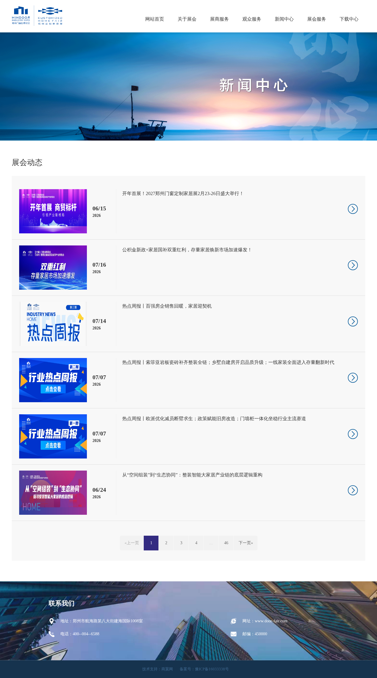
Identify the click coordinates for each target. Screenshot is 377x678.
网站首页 (154, 19)
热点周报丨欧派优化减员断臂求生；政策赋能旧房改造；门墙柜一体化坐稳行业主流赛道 (214, 418)
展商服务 (219, 19)
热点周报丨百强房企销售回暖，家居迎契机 (167, 306)
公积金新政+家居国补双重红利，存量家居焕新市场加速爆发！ (187, 249)
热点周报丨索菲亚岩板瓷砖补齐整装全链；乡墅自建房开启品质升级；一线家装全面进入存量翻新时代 (228, 362)
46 (226, 543)
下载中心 (349, 19)
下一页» (246, 543)
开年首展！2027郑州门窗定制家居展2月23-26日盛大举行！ (183, 193)
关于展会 (187, 19)
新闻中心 (284, 19)
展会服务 (316, 19)
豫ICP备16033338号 (212, 669)
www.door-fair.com (271, 621)
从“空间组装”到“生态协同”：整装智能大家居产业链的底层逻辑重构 (192, 474)
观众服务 (251, 19)
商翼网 (167, 669)
